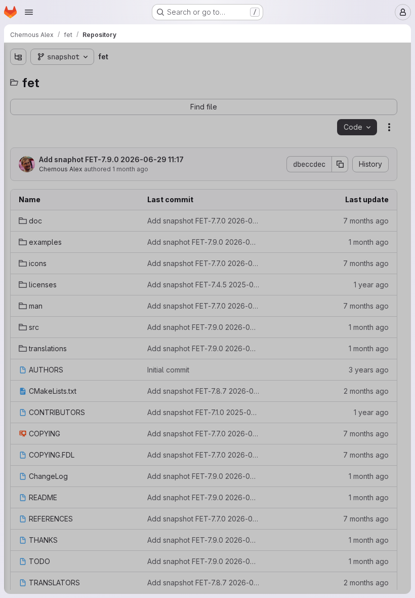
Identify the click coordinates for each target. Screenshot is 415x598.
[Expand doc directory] (18, 95)
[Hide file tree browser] (18, 57)
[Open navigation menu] (29, 12)
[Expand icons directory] (18, 127)
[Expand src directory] (18, 176)
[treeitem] (84, 95)
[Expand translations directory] (18, 192)
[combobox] (83, 77)
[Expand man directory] (18, 160)
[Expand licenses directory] (18, 143)
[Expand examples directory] (18, 111)
